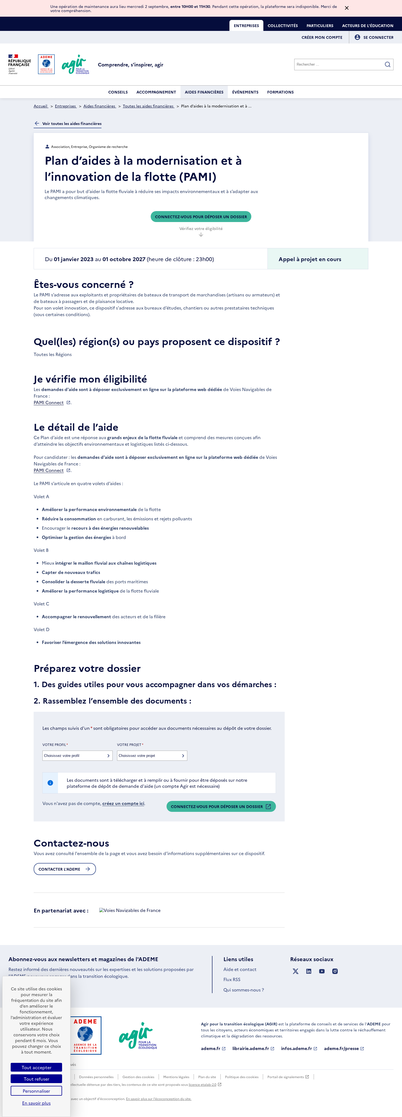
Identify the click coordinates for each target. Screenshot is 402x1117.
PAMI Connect (49, 402)
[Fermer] (347, 8)
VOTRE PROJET (130, 744)
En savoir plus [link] (36, 1103)
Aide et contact (240, 969)
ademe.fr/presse (341, 1048)
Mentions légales (176, 1076)
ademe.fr (210, 1048)
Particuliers (320, 25)
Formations (280, 92)
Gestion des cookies (138, 1076)
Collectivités (283, 25)
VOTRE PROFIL (55, 744)
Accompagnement (156, 92)
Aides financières (204, 92)
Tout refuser (36, 1079)
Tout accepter (36, 1067)
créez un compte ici (123, 803)
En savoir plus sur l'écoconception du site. (158, 1098)
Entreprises (246, 25)
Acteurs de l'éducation (368, 25)
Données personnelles (96, 1076)
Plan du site (207, 1076)
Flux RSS (231, 979)
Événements (245, 92)
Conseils (118, 92)
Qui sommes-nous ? (243, 990)
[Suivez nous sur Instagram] (335, 971)
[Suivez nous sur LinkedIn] (308, 971)
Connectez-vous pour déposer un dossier (201, 216)
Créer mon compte (322, 37)
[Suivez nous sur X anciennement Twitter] (296, 971)
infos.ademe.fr (296, 1048)
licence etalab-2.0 (202, 1084)
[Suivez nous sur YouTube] (322, 971)
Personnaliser (36, 1091)
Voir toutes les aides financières (71, 123)
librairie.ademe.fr (250, 1048)
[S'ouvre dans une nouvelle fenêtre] (130, 910)
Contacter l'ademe (59, 869)
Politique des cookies (241, 1076)
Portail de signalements (285, 1077)
